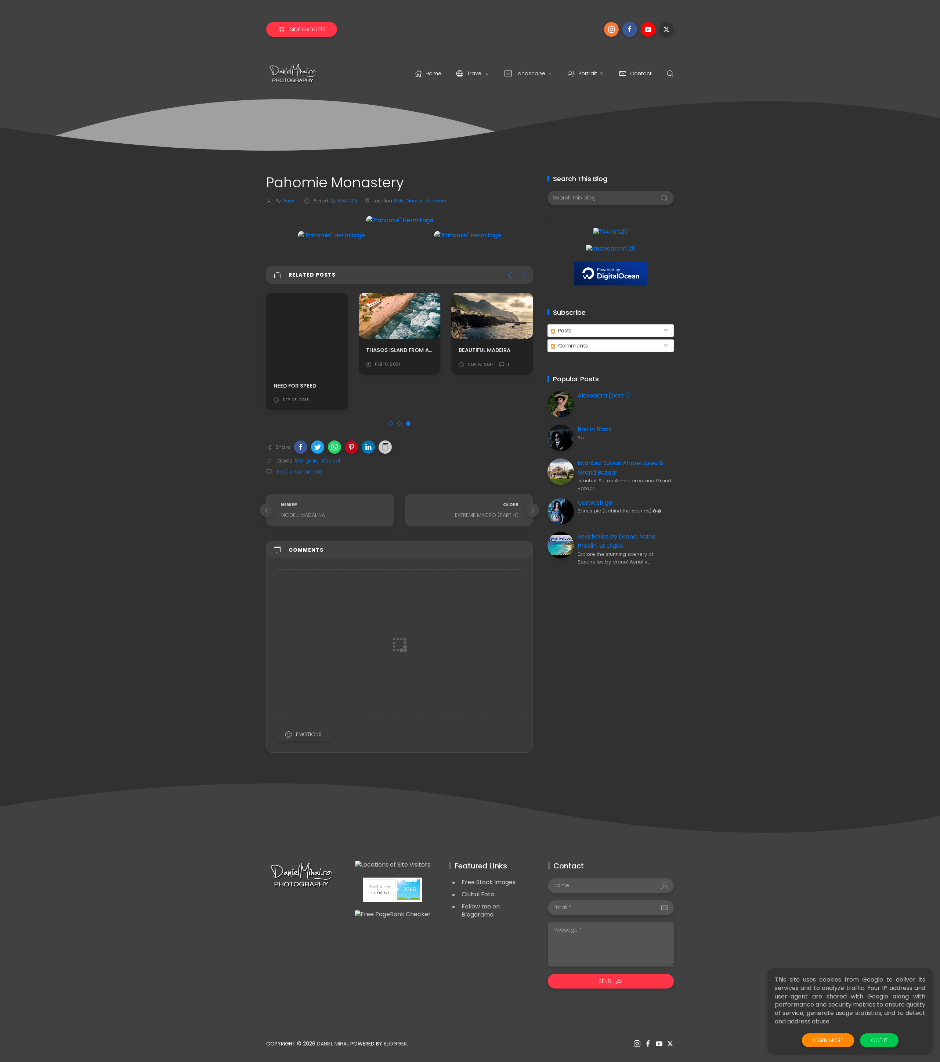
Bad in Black (595, 429)
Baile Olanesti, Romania (420, 201)
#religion (305, 460)
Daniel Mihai (332, 1043)
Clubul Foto (478, 894)
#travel (330, 460)
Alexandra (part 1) (604, 395)
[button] (300, 447)
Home (433, 73)
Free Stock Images (489, 882)
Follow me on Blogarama (481, 910)
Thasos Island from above (404, 350)
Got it (879, 1040)
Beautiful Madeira (484, 350)
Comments (572, 345)
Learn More (828, 1040)
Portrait (587, 73)
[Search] (670, 73)
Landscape (530, 73)
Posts (564, 330)
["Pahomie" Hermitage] (399, 220)
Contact (641, 73)
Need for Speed (295, 385)
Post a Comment (298, 471)
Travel (474, 73)
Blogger (395, 1043)
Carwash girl (596, 502)
